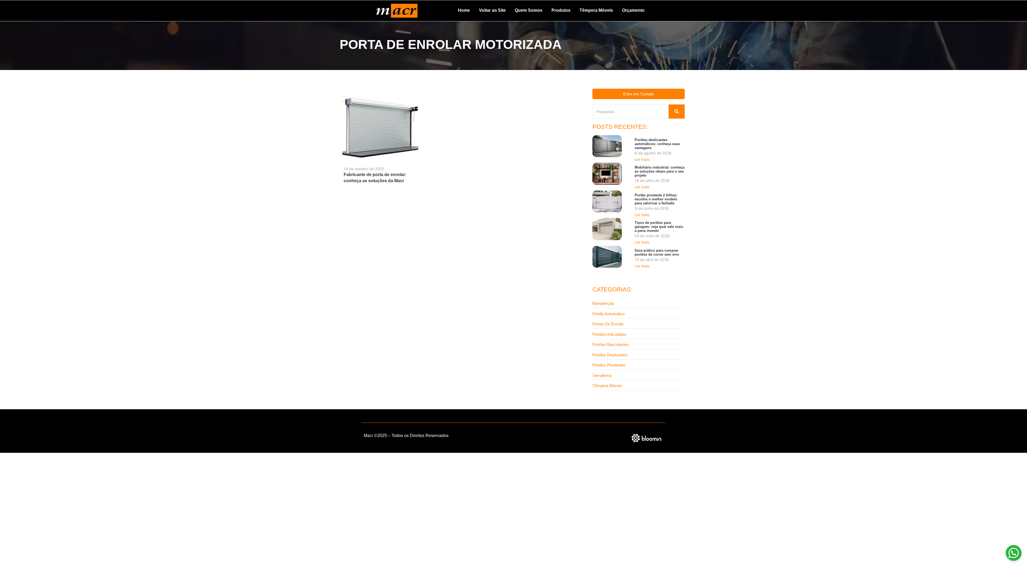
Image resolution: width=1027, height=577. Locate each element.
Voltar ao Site (492, 10)
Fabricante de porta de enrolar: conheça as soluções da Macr (375, 177)
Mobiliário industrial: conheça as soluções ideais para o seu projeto (659, 171)
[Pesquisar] (677, 111)
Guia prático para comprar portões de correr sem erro (657, 252)
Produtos (560, 10)
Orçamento (633, 10)
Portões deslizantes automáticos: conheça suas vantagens (657, 144)
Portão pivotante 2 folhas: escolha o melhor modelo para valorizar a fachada (656, 199)
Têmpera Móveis (596, 10)
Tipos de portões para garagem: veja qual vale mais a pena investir (659, 227)
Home (464, 10)
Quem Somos (528, 10)
